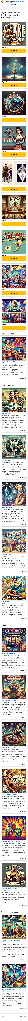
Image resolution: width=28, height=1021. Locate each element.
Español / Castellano (19, 1)
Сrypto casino (23, 1016)
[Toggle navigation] (4, 7)
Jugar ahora (14, 50)
